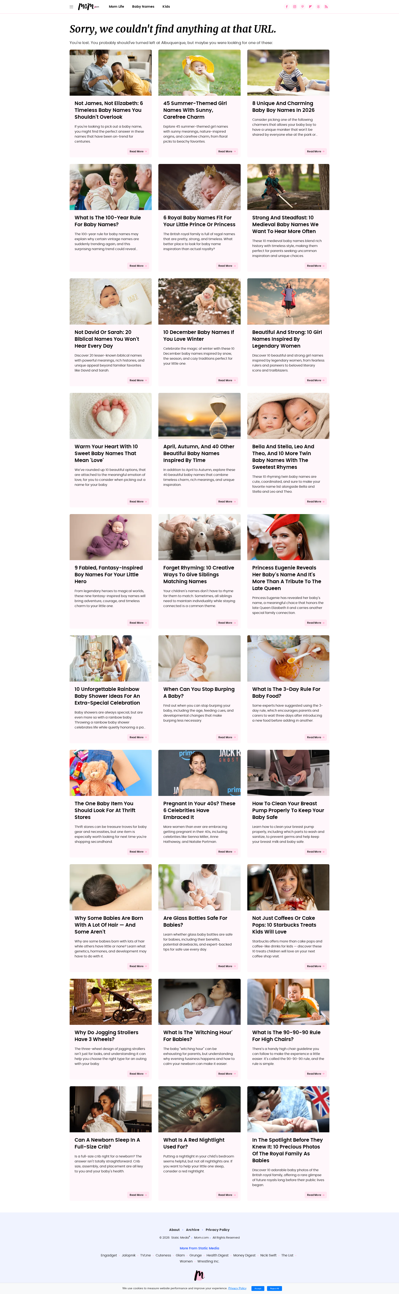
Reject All (274, 1288)
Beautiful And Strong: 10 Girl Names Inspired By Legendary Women (287, 339)
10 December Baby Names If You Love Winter (198, 336)
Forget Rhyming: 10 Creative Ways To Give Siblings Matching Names (198, 575)
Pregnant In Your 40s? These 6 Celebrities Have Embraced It (199, 810)
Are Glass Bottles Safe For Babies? (195, 922)
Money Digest (244, 1255)
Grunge (196, 1255)
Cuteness (163, 1255)
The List (287, 1255)
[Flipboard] (310, 7)
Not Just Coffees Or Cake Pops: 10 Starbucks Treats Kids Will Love (284, 925)
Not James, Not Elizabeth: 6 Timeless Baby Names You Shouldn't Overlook (109, 110)
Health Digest (218, 1255)
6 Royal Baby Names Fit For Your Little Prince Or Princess (199, 221)
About (174, 1230)
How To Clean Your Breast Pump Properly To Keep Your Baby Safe (288, 810)
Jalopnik (128, 1255)
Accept (258, 1288)
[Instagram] (295, 7)
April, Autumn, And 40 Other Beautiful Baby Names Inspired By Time (198, 453)
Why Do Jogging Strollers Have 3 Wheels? (106, 1036)
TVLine (145, 1255)
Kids (166, 6)
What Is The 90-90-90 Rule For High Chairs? (286, 1036)
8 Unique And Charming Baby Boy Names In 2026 (283, 107)
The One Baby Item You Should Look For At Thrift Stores (105, 810)
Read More (137, 151)
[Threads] (318, 7)
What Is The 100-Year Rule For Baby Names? (108, 221)
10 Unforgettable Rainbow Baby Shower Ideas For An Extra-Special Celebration (107, 696)
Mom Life (116, 6)
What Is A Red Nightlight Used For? (193, 1144)
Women (186, 1261)
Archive (192, 1230)
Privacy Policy (218, 1230)
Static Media (180, 1237)
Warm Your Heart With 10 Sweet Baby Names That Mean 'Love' (106, 453)
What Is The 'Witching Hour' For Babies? (198, 1036)
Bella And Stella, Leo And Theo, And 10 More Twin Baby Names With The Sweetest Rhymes (283, 457)
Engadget (109, 1255)
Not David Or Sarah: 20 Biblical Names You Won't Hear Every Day (107, 339)
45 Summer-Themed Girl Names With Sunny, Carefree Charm (195, 110)
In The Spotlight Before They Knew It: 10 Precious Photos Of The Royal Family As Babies (287, 1150)
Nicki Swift (268, 1255)
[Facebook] (287, 7)
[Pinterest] (302, 7)
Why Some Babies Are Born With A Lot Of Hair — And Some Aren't (109, 925)
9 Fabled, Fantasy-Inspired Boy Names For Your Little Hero (109, 575)
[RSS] (326, 7)
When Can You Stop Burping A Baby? (199, 693)
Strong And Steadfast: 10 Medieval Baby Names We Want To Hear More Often (285, 224)
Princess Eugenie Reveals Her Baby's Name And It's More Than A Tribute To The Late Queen (286, 578)
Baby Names (143, 6)
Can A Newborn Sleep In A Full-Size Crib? (107, 1144)
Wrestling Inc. (208, 1261)
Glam (180, 1255)
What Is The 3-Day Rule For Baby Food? (286, 693)
